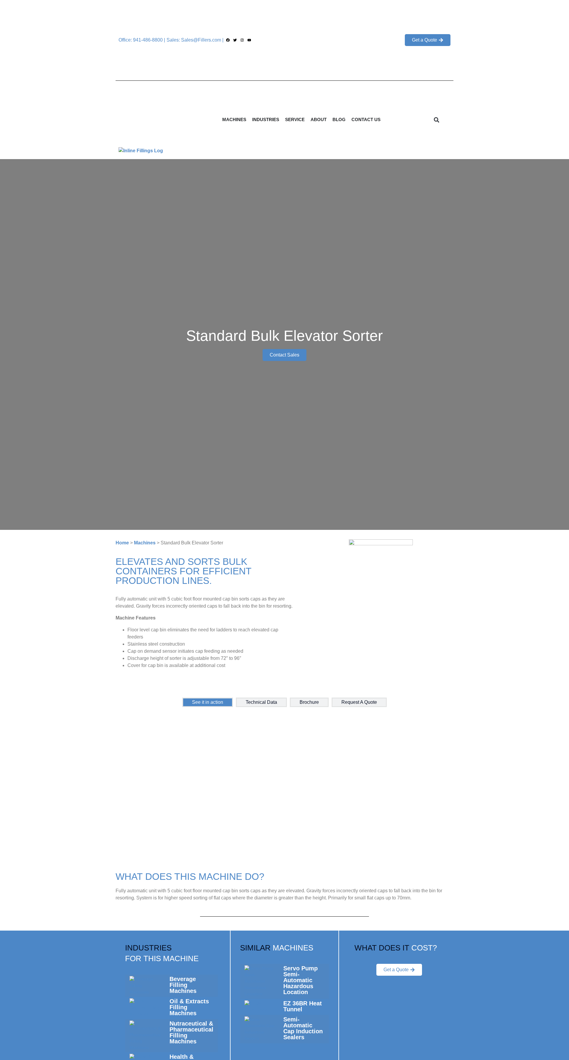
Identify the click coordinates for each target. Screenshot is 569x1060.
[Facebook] (228, 40)
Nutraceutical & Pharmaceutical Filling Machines (191, 1032)
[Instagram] (242, 40)
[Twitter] (235, 40)
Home (122, 542)
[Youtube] (249, 40)
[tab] (207, 702)
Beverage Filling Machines (183, 985)
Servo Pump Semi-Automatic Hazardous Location (300, 980)
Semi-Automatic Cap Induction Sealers (303, 1028)
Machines (145, 542)
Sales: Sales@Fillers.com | (195, 39)
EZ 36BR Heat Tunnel (302, 1006)
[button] (437, 120)
